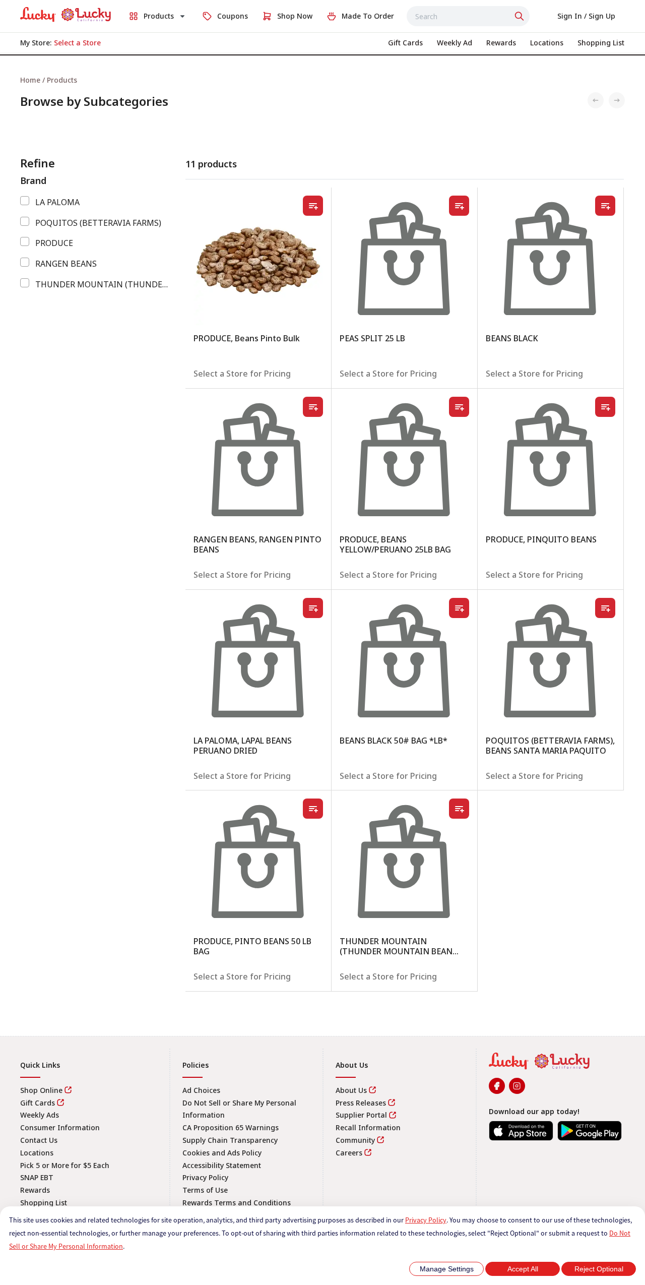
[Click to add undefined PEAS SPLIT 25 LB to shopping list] (459, 206)
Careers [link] (349, 1152)
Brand (33, 180)
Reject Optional (598, 1269)
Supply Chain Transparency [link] (230, 1140)
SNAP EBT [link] (36, 1177)
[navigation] (322, 80)
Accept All (522, 1269)
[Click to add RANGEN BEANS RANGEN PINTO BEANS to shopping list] (313, 407)
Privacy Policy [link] (205, 1177)
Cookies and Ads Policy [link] (222, 1152)
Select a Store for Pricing (242, 373)
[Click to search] (520, 16)
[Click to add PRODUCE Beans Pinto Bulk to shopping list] (313, 206)
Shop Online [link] (41, 1090)
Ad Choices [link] (201, 1090)
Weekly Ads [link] (39, 1115)
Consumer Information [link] (60, 1127)
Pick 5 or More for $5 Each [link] (64, 1165)
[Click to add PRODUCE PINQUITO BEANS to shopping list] (605, 407)
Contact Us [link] (38, 1140)
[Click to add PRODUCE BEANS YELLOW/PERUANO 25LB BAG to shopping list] (459, 407)
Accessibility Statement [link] (221, 1165)
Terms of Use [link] (205, 1190)
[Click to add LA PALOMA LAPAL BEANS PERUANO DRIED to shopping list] (313, 608)
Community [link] (355, 1140)
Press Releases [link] (361, 1103)
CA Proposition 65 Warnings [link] (230, 1127)
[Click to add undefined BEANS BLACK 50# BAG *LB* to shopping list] (459, 608)
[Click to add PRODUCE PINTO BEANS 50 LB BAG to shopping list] (313, 809)
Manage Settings (447, 1269)
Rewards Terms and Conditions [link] (236, 1202)
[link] (65, 14)
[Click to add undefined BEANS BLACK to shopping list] (605, 206)
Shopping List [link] (43, 1202)
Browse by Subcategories (94, 101)
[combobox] (468, 16)
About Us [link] (351, 1090)
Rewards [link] (35, 1190)
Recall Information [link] (368, 1127)
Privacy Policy (425, 1220)
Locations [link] (36, 1152)
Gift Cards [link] (37, 1103)
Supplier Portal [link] (361, 1115)
